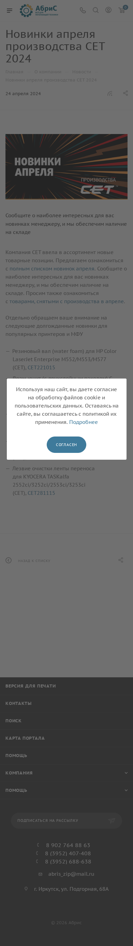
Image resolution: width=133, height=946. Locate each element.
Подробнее (83, 422)
